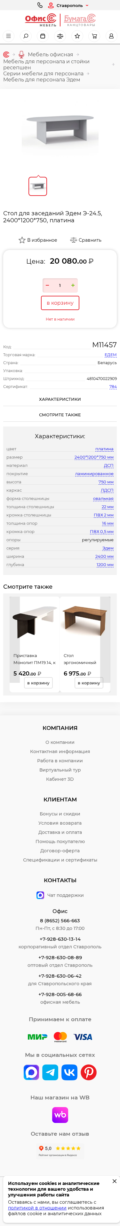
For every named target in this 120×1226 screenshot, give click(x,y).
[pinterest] (89, 1073)
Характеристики (60, 399)
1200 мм (105, 564)
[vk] (31, 1073)
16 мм (108, 523)
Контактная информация (60, 751)
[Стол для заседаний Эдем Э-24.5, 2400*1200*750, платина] (60, 130)
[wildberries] (60, 1115)
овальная (103, 498)
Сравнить (90, 240)
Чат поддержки (65, 895)
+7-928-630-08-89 (60, 957)
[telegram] (50, 1073)
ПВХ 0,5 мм (102, 531)
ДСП (109, 465)
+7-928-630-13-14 (60, 939)
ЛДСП (107, 490)
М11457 (104, 345)
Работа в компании (60, 761)
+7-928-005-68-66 (60, 994)
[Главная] (6, 55)
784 (113, 386)
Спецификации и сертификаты (60, 860)
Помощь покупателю (60, 841)
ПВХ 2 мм (104, 514)
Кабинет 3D (60, 779)
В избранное (42, 240)
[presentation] (15, 640)
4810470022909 (102, 378)
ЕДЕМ (111, 354)
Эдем (108, 548)
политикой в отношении (37, 1208)
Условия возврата (60, 823)
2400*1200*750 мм (94, 457)
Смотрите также (60, 414)
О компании (60, 742)
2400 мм (104, 556)
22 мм (108, 506)
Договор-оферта (60, 851)
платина (104, 448)
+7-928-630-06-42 (60, 976)
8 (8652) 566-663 (60, 921)
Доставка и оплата (60, 832)
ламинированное (94, 473)
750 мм (106, 481)
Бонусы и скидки (60, 814)
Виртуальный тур (60, 770)
